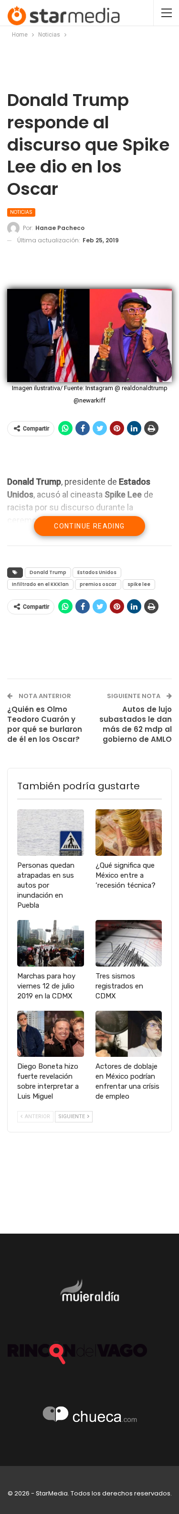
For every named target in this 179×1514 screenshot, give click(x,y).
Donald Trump (48, 572)
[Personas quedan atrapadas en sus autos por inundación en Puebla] (50, 832)
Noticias (21, 212)
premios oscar (98, 584)
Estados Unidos (96, 572)
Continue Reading (89, 526)
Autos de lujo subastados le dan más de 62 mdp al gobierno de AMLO (135, 724)
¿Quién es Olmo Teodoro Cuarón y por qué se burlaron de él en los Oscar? (44, 724)
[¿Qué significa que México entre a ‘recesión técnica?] (128, 832)
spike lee (138, 584)
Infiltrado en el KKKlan (40, 584)
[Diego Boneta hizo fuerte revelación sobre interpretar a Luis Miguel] (50, 1034)
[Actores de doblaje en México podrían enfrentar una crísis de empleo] (128, 1034)
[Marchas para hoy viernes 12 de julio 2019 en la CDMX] (50, 943)
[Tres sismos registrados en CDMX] (128, 943)
